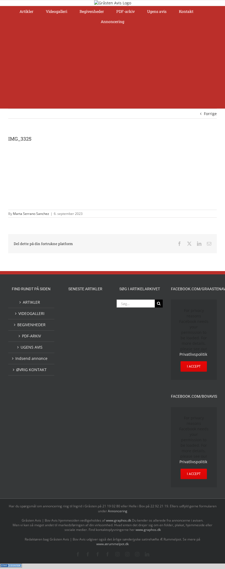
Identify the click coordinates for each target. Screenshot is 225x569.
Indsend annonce (31, 358)
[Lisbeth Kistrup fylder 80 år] (94, 336)
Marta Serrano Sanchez (31, 213)
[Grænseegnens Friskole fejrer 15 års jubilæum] (94, 422)
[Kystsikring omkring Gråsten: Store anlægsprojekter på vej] (94, 306)
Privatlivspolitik (193, 354)
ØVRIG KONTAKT (31, 369)
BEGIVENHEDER (31, 324)
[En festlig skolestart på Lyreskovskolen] (76, 436)
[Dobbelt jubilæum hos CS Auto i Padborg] (76, 422)
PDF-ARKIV (31, 335)
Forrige (210, 113)
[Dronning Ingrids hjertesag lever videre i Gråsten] (76, 449)
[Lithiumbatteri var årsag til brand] (94, 400)
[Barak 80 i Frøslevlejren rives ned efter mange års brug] (94, 449)
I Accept (194, 366)
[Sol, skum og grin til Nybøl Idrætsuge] (94, 435)
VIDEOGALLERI (31, 313)
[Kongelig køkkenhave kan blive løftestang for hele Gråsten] (76, 387)
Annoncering (117, 511)
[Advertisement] (112, 67)
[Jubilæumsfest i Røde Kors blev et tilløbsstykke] (76, 306)
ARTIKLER (31, 302)
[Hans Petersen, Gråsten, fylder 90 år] (76, 359)
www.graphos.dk (119, 520)
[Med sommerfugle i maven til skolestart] (76, 320)
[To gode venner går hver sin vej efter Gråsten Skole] (94, 386)
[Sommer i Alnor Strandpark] (94, 319)
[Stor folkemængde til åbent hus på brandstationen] (94, 357)
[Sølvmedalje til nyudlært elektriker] (76, 405)
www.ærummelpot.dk (112, 544)
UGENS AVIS (32, 347)
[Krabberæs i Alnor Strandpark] (76, 339)
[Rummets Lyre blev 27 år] (94, 373)
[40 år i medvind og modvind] (76, 373)
